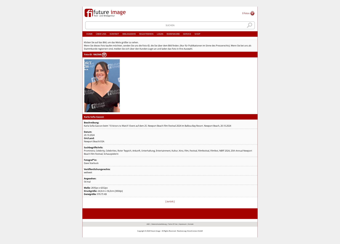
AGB (148, 224)
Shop (197, 33)
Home (89, 33)
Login (160, 33)
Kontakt (114, 33)
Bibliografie (129, 33)
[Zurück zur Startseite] (105, 12)
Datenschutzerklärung (159, 224)
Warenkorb (173, 33)
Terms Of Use (172, 224)
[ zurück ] (170, 201)
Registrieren (146, 33)
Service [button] (187, 33)
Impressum (182, 224)
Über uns (101, 33)
